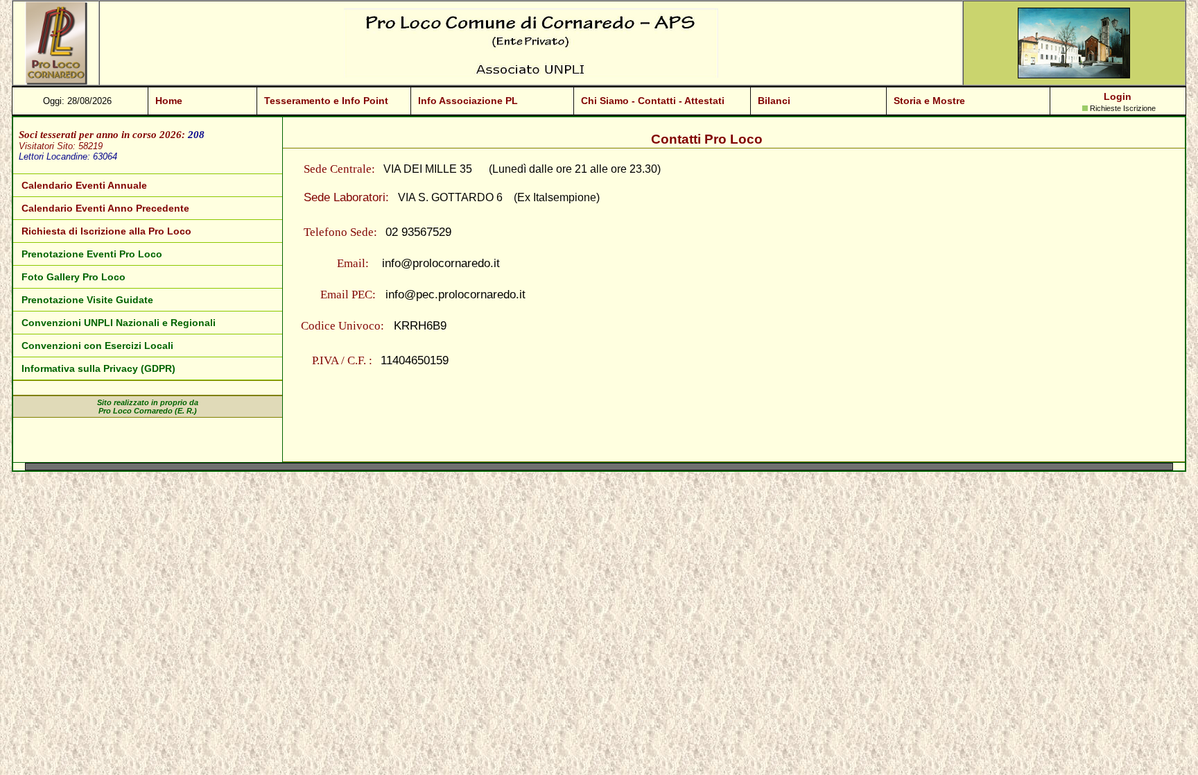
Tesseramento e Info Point (326, 100)
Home (168, 100)
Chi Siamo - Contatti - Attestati (652, 100)
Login (1117, 96)
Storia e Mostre (929, 100)
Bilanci (774, 100)
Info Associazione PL (468, 100)
